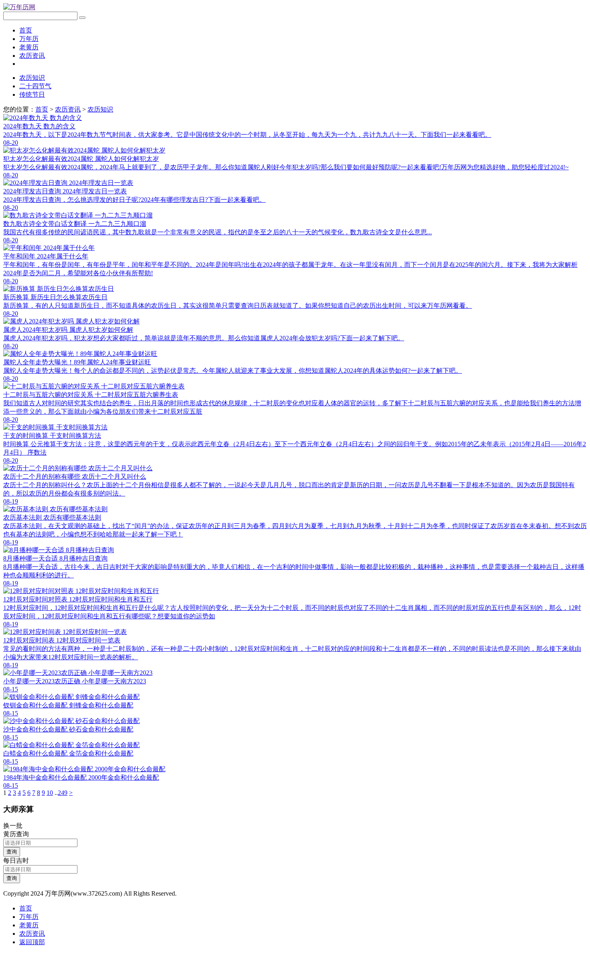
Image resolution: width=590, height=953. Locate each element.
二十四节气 (35, 86)
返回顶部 (32, 942)
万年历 (29, 38)
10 (50, 792)
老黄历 (29, 47)
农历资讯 (32, 55)
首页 (25, 30)
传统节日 (32, 94)
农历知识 (32, 77)
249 (62, 792)
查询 (11, 852)
